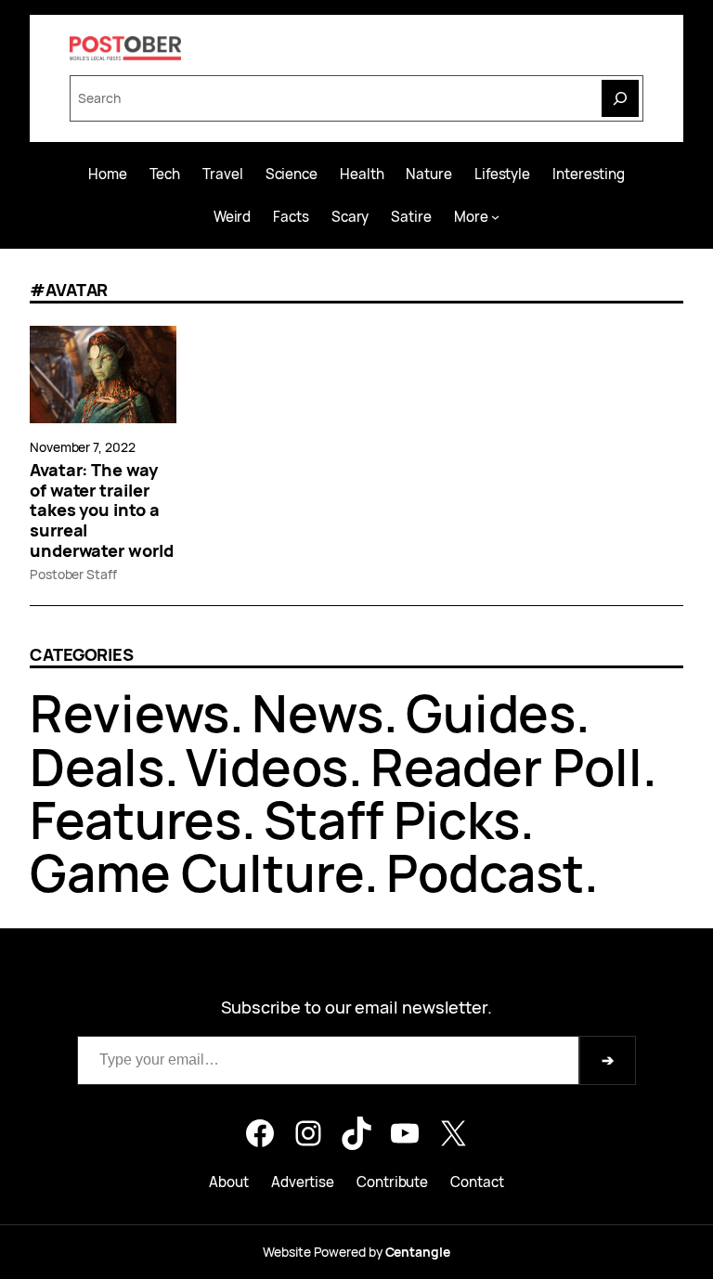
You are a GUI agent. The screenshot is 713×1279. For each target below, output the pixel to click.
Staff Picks (392, 819)
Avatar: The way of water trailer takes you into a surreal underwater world (102, 511)
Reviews (129, 712)
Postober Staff (73, 574)
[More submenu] (495, 217)
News (317, 712)
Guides (491, 712)
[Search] (620, 98)
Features (135, 819)
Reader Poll (506, 766)
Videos (266, 766)
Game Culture (197, 872)
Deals (97, 766)
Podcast (485, 872)
